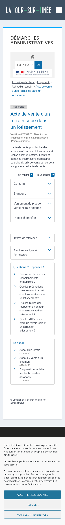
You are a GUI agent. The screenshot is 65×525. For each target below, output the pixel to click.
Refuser (32, 504)
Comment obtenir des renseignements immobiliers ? (32, 278)
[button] (32, 184)
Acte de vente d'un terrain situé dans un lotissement (32, 91)
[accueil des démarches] (32, 56)
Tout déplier (44, 174)
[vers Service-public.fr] (32, 73)
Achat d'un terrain (22, 86)
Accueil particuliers (23, 82)
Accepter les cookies (32, 494)
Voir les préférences (32, 514)
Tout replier (23, 174)
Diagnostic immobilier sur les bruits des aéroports (32, 373)
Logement (43, 82)
